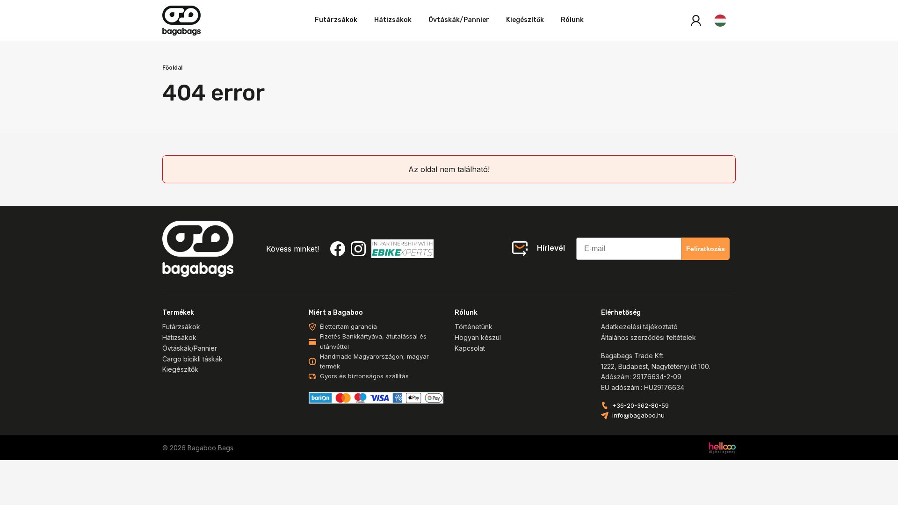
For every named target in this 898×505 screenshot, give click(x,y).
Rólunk (572, 20)
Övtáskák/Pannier (458, 20)
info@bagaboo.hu (638, 415)
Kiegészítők (525, 20)
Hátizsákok (393, 20)
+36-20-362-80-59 (640, 405)
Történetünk (473, 327)
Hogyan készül (478, 337)
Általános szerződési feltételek (648, 337)
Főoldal (172, 67)
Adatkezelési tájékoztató (639, 327)
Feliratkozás (705, 248)
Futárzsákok (336, 20)
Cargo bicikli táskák (192, 359)
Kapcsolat (470, 348)
